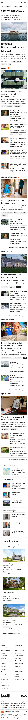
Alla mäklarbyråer (19, 655)
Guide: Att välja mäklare (18, 523)
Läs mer (21, 718)
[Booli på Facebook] (25, 696)
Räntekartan (4, 655)
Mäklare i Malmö (18, 653)
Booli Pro (3, 658)
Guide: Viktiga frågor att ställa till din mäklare (18, 532)
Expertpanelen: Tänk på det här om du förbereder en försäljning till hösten (18, 126)
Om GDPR (17, 674)
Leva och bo (5, 287)
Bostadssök (4, 648)
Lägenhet (4, 64)
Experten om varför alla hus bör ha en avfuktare (18, 304)
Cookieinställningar (19, 679)
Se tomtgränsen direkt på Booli (17, 448)
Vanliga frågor (4, 679)
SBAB (24, 357)
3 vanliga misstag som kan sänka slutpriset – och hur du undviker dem (18, 112)
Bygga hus (12, 287)
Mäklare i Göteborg (19, 650)
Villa (9, 64)
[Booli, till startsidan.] (5, 2)
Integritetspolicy (19, 671)
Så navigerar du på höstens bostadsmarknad (18, 165)
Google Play (4, 685)
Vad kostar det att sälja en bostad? (18, 515)
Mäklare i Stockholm (20, 648)
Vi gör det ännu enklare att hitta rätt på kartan (12, 418)
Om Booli (3, 669)
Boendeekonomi (17, 357)
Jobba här (3, 674)
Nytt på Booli (5, 429)
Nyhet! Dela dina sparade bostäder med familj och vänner (17, 435)
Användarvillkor (18, 669)
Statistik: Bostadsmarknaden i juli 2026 (13, 47)
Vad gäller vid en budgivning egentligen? (18, 139)
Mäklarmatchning (19, 663)
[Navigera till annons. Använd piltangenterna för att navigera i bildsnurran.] (14, 555)
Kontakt (3, 677)
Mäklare (16, 212)
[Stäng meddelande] (26, 712)
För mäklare (4, 663)
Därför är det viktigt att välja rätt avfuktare (18, 292)
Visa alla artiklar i (17, 247)
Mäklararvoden (18, 660)
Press (2, 672)
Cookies (17, 676)
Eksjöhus (18, 287)
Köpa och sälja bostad (18, 6)
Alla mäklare (18, 658)
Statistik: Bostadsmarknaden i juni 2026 (17, 377)
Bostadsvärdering (5, 650)
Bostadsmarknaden (6, 6)
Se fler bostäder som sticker (11, 633)
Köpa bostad (23, 212)
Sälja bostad (17, 106)
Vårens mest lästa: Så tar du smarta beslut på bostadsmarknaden (13, 94)
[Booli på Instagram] (22, 696)
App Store (3, 688)
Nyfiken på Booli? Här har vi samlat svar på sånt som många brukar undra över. (18, 471)
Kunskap (3, 653)
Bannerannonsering (6, 660)
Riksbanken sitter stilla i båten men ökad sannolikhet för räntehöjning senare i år (18, 152)
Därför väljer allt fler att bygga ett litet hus (11, 276)
